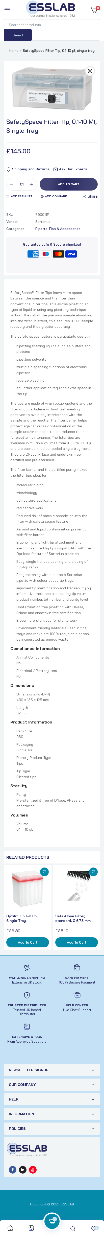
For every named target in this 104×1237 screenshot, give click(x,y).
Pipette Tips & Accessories (58, 228)
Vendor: (12, 221)
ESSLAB (67, 1204)
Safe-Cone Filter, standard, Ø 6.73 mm (73, 918)
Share (93, 196)
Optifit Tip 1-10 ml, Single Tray (22, 918)
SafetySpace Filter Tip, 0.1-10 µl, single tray (51, 126)
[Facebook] (12, 1170)
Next (95, 908)
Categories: (15, 228)
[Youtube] (33, 1170)
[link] (44, 871)
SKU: (10, 214)
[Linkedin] (23, 1170)
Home (13, 50)
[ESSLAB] (50, 10)
